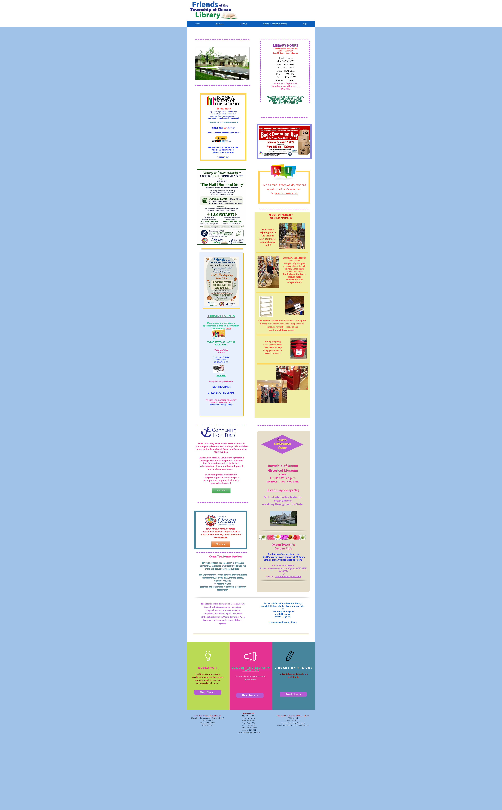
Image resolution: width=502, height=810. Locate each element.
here (228, 328)
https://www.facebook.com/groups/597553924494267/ (283, 570)
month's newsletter (286, 193)
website (223, 537)
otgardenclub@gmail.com (288, 576)
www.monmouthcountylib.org (283, 622)
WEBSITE (273, 99)
